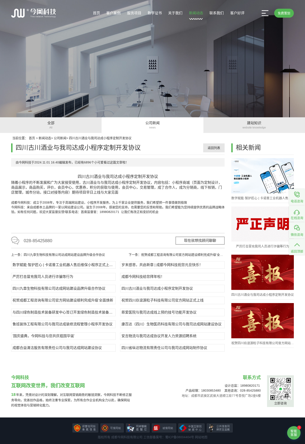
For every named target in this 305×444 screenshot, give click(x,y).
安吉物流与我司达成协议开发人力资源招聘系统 (158, 336)
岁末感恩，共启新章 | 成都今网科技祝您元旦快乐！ (162, 265)
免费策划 (284, 13)
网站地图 (201, 437)
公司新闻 (60, 138)
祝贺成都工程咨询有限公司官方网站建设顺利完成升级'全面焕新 (63, 300)
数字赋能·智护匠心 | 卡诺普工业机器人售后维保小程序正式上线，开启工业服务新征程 (64, 265)
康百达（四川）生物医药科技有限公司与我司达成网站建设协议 (171, 324)
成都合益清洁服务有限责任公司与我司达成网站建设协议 (57, 348)
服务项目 (134, 13)
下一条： (177, 254)
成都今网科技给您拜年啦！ (142, 277)
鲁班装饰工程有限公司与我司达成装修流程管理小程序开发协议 (63, 324)
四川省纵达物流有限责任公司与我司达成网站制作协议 (164, 348)
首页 (96, 13)
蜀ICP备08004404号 (179, 437)
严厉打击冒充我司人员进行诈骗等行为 (43, 277)
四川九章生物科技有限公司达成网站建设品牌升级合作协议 (59, 288)
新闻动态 (196, 13)
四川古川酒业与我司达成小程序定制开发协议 (100, 138)
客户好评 (237, 13)
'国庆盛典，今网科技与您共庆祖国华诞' (44, 336)
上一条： (58, 254)
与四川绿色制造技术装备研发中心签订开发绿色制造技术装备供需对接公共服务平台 (64, 312)
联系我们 (216, 13)
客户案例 (113, 13)
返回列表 (214, 148)
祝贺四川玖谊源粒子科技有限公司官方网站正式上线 (162, 300)
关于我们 (175, 13)
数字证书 (155, 13)
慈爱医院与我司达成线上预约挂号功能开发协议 (158, 312)
